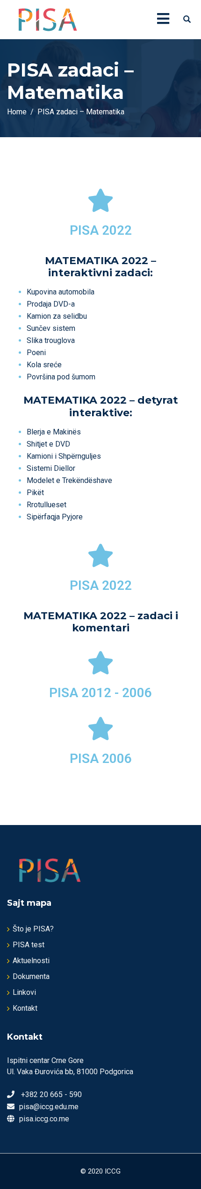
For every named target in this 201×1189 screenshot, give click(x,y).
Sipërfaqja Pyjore (55, 516)
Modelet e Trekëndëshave (69, 480)
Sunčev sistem (51, 328)
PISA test (28, 944)
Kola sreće (44, 364)
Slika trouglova (51, 340)
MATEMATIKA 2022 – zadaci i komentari (100, 621)
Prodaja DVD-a (51, 304)
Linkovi (24, 992)
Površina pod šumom (61, 376)
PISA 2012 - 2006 (100, 692)
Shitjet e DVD (48, 444)
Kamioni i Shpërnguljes (64, 456)
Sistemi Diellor (51, 468)
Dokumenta (31, 976)
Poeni (36, 352)
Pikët (35, 492)
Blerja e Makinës (54, 431)
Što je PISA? (33, 928)
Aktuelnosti (31, 960)
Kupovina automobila (60, 291)
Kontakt (25, 1008)
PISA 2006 (101, 758)
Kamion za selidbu (57, 316)
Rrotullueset (46, 504)
